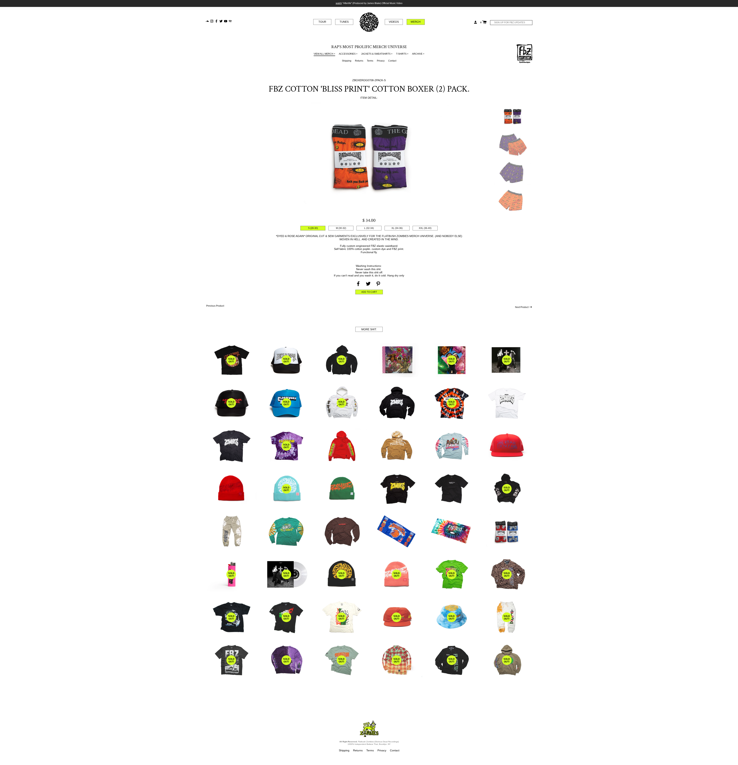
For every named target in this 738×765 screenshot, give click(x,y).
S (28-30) (313, 228)
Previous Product (215, 305)
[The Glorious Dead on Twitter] (221, 21)
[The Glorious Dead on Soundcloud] (207, 21)
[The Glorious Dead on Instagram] (211, 21)
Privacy (381, 60)
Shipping (346, 60)
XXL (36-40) (425, 228)
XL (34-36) (397, 228)
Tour (322, 21)
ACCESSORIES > (348, 54)
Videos (394, 21)
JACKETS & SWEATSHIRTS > (376, 54)
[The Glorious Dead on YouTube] (225, 21)
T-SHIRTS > (402, 54)
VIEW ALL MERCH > (324, 54)
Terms (370, 60)
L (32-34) (369, 228)
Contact (392, 60)
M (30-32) (341, 228)
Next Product (522, 307)
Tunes (344, 21)
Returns (359, 60)
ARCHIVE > (418, 54)
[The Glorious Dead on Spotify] (230, 21)
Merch (416, 21)
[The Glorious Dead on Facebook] (216, 21)
